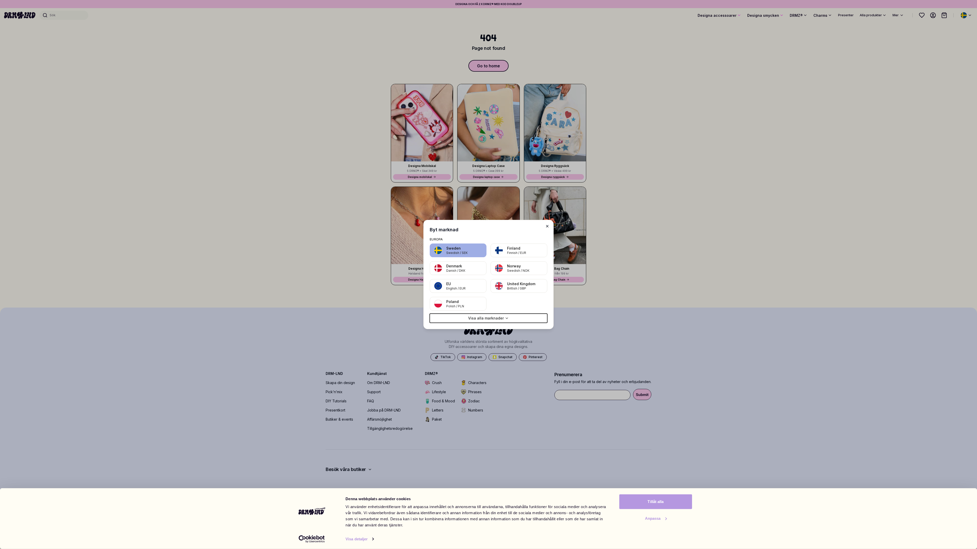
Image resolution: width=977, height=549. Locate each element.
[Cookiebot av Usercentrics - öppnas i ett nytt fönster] (312, 539)
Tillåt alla (656, 501)
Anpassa (653, 518)
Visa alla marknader (486, 318)
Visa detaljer (357, 539)
